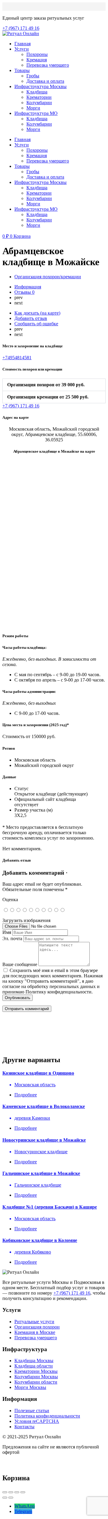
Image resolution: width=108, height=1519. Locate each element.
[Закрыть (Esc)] (4, 1492)
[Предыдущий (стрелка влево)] (4, 1497)
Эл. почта (12, 938)
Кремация (36, 59)
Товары (22, 70)
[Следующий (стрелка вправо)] (10, 1497)
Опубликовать (17, 998)
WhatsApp (24, 1506)
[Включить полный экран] (16, 1492)
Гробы (32, 75)
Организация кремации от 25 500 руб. (47, 396)
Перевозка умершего (47, 65)
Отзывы (24, 292)
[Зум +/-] (22, 1492)
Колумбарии (39, 102)
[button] (54, 385)
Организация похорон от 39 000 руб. (46, 384)
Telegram (23, 1511)
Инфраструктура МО (36, 113)
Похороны (37, 54)
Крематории (39, 97)
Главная (22, 43)
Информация (27, 286)
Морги (33, 107)
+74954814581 (17, 357)
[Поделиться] (10, 1492)
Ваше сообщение (19, 964)
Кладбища (36, 91)
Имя (6, 932)
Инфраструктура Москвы (40, 86)
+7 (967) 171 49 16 (71, 1292)
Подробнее (25, 1094)
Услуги (21, 48)
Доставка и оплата (45, 81)
